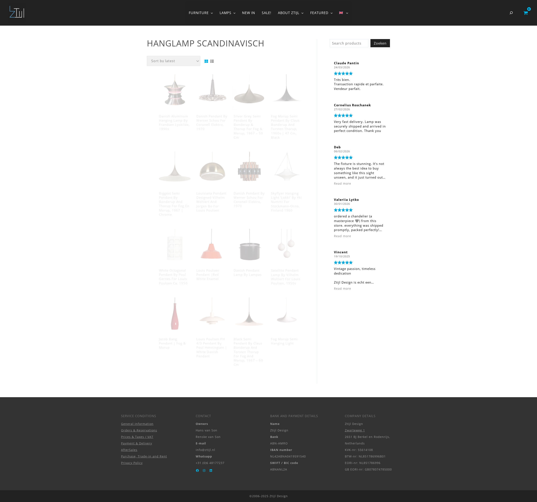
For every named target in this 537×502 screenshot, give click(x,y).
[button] (211, 13)
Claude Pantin (346, 63)
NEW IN (248, 13)
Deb (337, 147)
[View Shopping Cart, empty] (525, 13)
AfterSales (129, 450)
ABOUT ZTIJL (288, 13)
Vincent (341, 252)
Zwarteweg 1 (355, 430)
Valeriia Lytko (346, 199)
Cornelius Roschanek (352, 105)
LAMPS (225, 13)
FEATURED (319, 13)
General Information (137, 424)
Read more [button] (342, 183)
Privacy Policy (132, 463)
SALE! (266, 13)
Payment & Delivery (136, 443)
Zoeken (380, 43)
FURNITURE (199, 13)
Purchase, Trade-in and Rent (144, 456)
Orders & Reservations (139, 430)
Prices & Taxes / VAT (137, 437)
